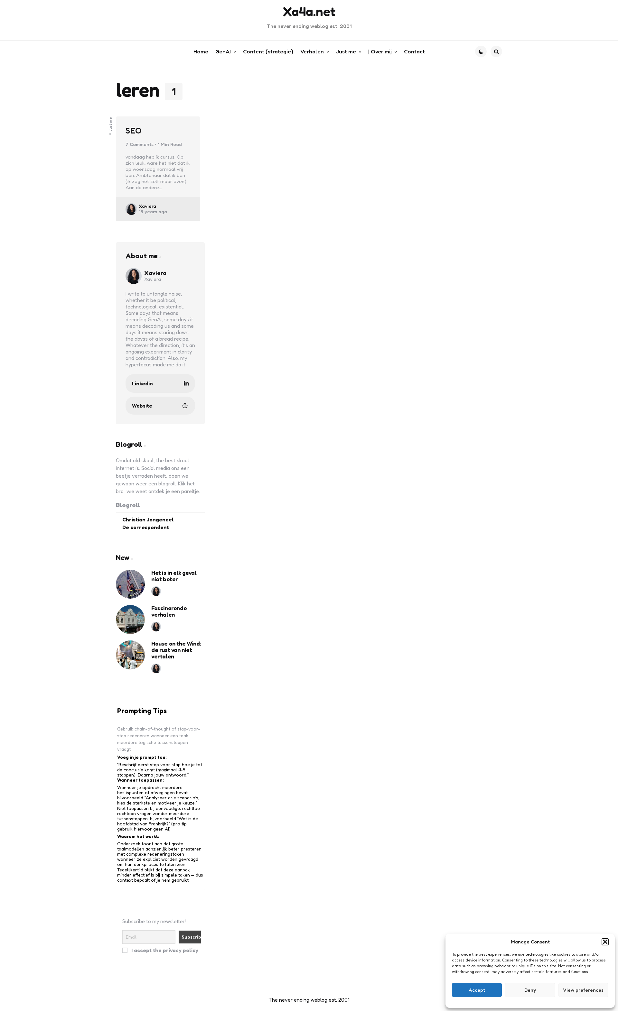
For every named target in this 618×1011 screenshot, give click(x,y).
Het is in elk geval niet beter (173, 576)
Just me (110, 124)
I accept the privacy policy (164, 950)
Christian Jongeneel (148, 519)
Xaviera (147, 206)
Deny (530, 990)
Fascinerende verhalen (169, 611)
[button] (605, 942)
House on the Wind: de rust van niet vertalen (176, 649)
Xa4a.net (309, 11)
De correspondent (145, 527)
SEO (134, 130)
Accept (477, 990)
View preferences (583, 990)
